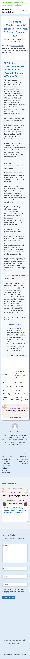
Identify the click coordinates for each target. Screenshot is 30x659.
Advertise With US (15, 643)
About (6, 640)
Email (5, 577)
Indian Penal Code (17, 46)
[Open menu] (26, 11)
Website (6, 585)
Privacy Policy (21, 640)
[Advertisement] (15, 616)
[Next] (25, 504)
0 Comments (16, 41)
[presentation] (15, 496)
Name (5, 569)
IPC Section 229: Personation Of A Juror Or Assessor (22, 458)
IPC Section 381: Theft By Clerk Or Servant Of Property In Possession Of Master (15, 510)
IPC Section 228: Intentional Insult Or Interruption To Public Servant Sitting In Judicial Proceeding (7, 463)
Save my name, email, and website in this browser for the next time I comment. (15, 591)
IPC (15, 18)
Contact (12, 640)
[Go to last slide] (4, 504)
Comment (7, 545)
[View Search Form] (23, 10)
